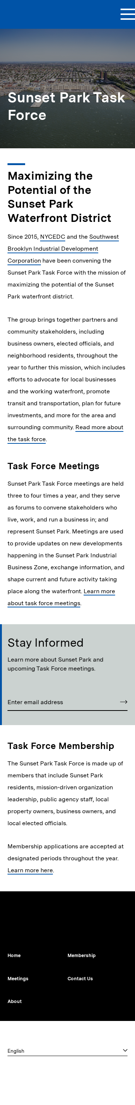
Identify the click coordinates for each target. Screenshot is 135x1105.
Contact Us (80, 978)
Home (14, 955)
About (15, 1001)
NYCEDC (52, 236)
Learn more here (30, 870)
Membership (82, 955)
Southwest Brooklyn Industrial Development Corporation (63, 248)
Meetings (18, 978)
